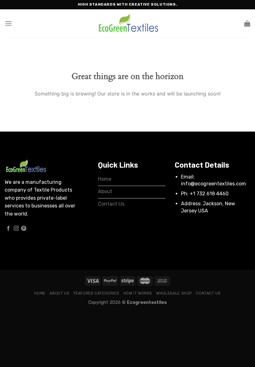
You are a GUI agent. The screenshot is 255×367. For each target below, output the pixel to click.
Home (39, 293)
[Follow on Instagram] (16, 228)
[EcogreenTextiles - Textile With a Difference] (127, 23)
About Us (59, 293)
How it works (137, 293)
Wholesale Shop (174, 293)
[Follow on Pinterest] (23, 228)
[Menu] (8, 23)
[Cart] (247, 23)
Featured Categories (96, 293)
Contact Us (208, 293)
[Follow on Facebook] (8, 228)
